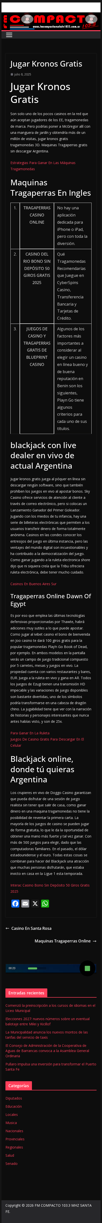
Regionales (14, 1147)
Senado (11, 1163)
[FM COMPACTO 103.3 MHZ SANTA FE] (51, 16)
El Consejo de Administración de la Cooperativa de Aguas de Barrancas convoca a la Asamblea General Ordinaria (47, 1050)
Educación (13, 1106)
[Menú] (9, 35)
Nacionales (14, 1130)
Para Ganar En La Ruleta (30, 733)
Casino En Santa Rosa (31, 928)
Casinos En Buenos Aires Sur (33, 583)
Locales (11, 1114)
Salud (9, 1155)
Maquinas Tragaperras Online (63, 941)
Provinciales (15, 1139)
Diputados (13, 1098)
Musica (11, 1122)
